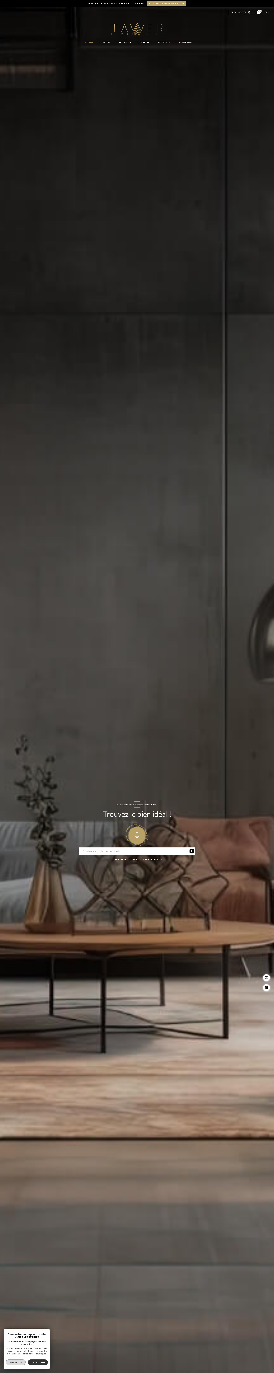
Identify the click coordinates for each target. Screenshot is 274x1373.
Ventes (106, 42)
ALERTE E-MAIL (186, 42)
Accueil (89, 42)
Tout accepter (37, 1362)
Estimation (164, 42)
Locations (125, 42)
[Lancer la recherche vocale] (137, 834)
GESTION (144, 42)
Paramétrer (16, 1362)
